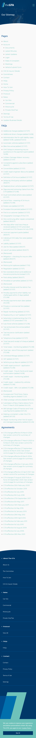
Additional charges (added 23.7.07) (16, 131)
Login (7, 57)
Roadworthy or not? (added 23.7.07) (17, 315)
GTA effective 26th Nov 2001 (14, 534)
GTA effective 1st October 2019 (15, 489)
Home (5, 84)
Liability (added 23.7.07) (12, 244)
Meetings (8, 64)
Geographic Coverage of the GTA (16, 216)
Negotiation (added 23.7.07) (14, 269)
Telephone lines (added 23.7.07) (15, 338)
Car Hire (8, 100)
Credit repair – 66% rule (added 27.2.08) (18, 388)
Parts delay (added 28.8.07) (13, 277)
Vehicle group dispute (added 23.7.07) (18, 362)
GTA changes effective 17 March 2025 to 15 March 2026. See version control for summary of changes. (18, 443)
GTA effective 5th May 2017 (13, 502)
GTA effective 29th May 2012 (14, 515)
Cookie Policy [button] (26, 728)
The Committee (8, 571)
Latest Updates (11, 54)
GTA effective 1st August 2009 (15, 528)
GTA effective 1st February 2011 (15, 521)
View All (5, 633)
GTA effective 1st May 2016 (13, 508)
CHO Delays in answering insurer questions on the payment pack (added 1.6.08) (18, 152)
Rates (5, 97)
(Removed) (7, 253)
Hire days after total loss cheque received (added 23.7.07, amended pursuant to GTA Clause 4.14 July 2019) (18, 227)
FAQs (5, 81)
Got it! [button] (18, 733)
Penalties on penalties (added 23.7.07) (17, 281)
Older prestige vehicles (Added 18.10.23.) (18, 400)
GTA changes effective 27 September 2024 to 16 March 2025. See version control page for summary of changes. (18, 451)
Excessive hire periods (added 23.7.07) (17, 209)
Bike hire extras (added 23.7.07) (15, 146)
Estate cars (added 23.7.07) (13, 206)
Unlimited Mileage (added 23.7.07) (16, 356)
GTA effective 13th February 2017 (16, 505)
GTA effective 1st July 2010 (13, 524)
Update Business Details (12, 120)
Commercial (9, 103)
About (5, 41)
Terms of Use (8, 117)
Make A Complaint (12, 61)
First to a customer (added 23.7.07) (16, 212)
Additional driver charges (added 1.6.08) (18, 134)
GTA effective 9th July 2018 (13, 495)
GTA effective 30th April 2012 (14, 518)
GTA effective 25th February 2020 (16, 485)
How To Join (8, 87)
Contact (6, 78)
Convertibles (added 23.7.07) (14, 168)
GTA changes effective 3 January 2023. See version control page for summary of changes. (18, 466)
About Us (6, 565)
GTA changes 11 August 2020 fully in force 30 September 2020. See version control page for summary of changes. (18, 480)
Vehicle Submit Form (13, 67)
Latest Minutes (11, 51)
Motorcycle (9, 107)
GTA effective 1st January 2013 (15, 511)
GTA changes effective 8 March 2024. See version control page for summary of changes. (18, 458)
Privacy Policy (8, 91)
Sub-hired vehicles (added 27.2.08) (16, 324)
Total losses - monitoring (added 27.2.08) (18, 347)
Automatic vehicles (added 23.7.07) (16, 143)
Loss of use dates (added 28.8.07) (16, 250)
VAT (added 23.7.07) (11, 359)
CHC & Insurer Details (11, 71)
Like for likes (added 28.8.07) (14, 247)
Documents (9, 48)
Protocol (6, 94)
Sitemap (6, 114)
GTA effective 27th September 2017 (17, 498)
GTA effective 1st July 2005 (13, 531)
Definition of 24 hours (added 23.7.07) (17, 177)
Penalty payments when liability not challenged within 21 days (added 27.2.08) (17, 295)
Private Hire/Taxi (11, 110)
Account (6, 45)
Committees (8, 74)
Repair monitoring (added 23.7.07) (16, 312)
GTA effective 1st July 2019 (13, 492)
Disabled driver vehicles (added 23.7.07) (18, 186)
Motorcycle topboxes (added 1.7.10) (16, 265)
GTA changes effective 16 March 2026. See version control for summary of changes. (17, 435)
